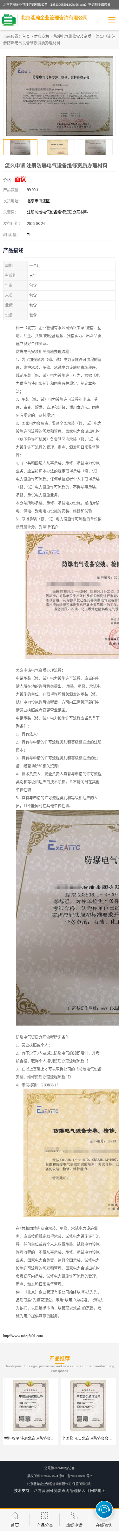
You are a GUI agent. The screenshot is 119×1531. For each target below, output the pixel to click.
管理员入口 (79, 1491)
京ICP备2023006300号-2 (75, 1476)
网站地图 (97, 1491)
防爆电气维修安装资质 (72, 36)
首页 (26, 36)
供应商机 (41, 36)
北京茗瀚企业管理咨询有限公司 (49, 1484)
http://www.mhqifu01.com (23, 1336)
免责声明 (61, 1491)
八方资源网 (43, 1491)
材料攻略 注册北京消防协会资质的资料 (37, 1438)
